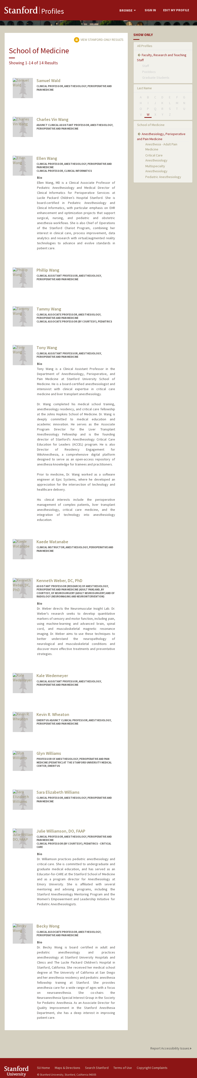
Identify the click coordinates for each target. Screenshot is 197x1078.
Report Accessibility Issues (170, 1048)
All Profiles (144, 46)
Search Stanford (97, 1068)
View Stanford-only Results (101, 39)
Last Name (144, 88)
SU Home (43, 1068)
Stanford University (18, 1071)
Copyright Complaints (152, 1068)
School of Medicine (151, 125)
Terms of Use (122, 1068)
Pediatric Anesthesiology (163, 177)
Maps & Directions (67, 1068)
